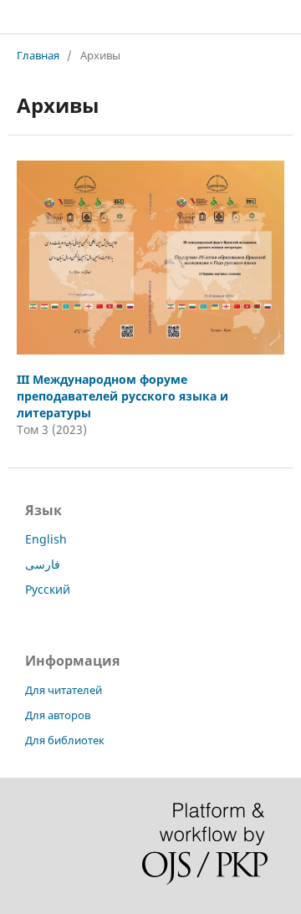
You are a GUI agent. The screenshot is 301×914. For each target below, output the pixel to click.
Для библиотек (65, 740)
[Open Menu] (16, 16)
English (46, 539)
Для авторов (57, 715)
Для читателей (63, 689)
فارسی (42, 564)
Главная (38, 55)
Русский (47, 589)
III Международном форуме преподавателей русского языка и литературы (122, 396)
